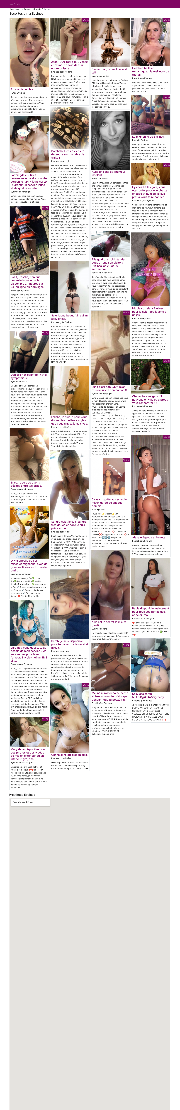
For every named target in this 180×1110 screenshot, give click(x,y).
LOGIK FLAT (15, 4)
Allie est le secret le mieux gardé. (109, 623)
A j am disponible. (22, 89)
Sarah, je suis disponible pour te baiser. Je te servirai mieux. (69, 644)
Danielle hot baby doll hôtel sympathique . (29, 376)
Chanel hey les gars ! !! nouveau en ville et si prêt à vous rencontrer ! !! (150, 400)
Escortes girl (15, 9)
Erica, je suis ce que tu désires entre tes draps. (26, 484)
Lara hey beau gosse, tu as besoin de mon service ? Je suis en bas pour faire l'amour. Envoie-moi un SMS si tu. (29, 654)
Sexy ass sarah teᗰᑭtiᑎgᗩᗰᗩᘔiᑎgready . (149, 695)
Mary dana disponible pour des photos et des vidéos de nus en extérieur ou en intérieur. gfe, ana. (28, 754)
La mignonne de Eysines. (148, 136)
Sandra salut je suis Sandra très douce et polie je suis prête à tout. (69, 525)
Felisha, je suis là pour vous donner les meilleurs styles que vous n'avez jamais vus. (69, 420)
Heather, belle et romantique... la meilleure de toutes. (150, 71)
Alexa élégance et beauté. (149, 537)
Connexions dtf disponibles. (69, 754)
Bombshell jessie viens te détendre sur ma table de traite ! (67, 154)
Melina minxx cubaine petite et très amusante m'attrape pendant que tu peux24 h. (110, 696)
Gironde (37, 9)
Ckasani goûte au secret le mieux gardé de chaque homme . (109, 503)
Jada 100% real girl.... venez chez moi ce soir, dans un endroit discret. (69, 65)
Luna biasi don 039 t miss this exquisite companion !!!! (110, 388)
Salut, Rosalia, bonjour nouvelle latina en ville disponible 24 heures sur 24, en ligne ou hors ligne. (27, 282)
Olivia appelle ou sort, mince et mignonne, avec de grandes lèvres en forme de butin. (29, 565)
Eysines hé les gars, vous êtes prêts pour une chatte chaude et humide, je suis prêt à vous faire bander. (149, 192)
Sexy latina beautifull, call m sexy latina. (69, 317)
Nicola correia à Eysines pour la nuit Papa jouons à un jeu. (149, 312)
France (27, 9)
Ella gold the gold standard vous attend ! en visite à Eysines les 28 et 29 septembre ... (109, 264)
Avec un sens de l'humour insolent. (108, 173)
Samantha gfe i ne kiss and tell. (109, 71)
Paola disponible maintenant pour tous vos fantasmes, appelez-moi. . (150, 612)
